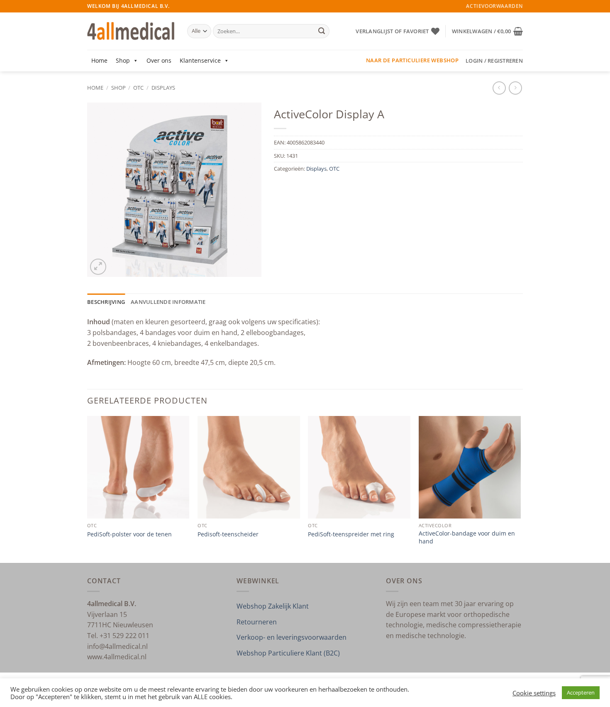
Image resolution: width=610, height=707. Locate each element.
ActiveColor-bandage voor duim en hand (467, 537)
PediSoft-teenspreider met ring (351, 534)
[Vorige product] (515, 87)
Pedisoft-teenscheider (228, 534)
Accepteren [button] (581, 692)
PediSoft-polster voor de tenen (129, 534)
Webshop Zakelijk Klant (273, 606)
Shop (123, 60)
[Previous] (87, 488)
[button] (487, 31)
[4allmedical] (131, 31)
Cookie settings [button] (534, 693)
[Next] (520, 488)
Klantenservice (200, 60)
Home (99, 60)
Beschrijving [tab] (106, 302)
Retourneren (257, 621)
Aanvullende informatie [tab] (168, 302)
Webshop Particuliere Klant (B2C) (288, 653)
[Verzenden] (322, 31)
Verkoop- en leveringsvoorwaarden (291, 637)
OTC (138, 87)
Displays (163, 87)
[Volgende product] (499, 87)
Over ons (158, 60)
